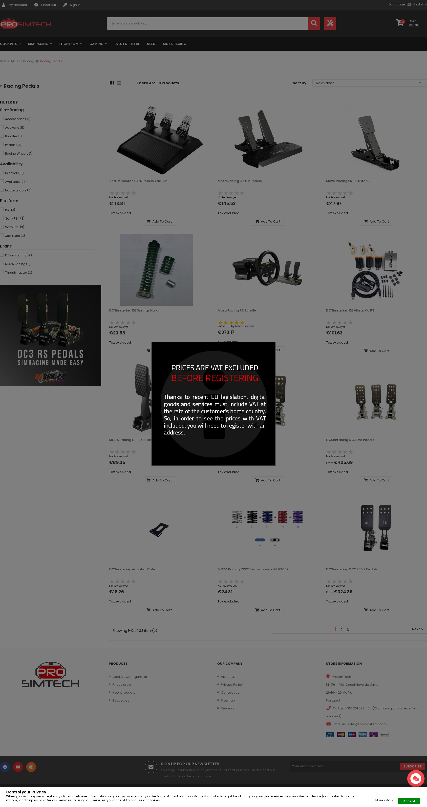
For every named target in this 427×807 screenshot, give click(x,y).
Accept (409, 801)
